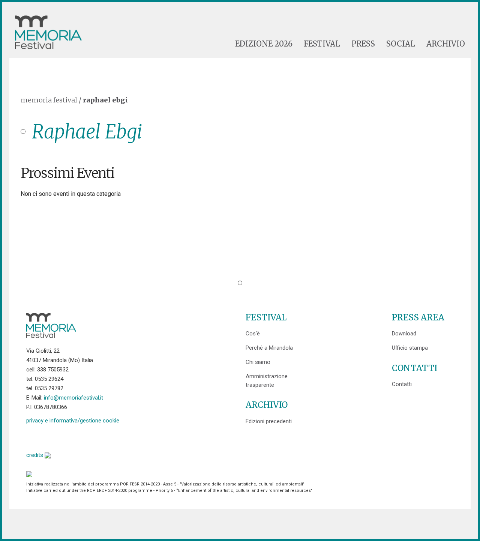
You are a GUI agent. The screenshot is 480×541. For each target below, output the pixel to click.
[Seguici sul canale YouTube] (70, 437)
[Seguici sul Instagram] (89, 437)
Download (404, 333)
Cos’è (253, 333)
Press (363, 44)
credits (35, 455)
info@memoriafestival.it (73, 397)
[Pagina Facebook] (32, 437)
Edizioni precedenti (269, 421)
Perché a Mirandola (269, 347)
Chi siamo (258, 362)
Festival (322, 44)
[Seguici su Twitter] (51, 437)
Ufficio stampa (410, 347)
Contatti (402, 384)
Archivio (445, 44)
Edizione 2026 (263, 44)
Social (400, 44)
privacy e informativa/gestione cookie (72, 420)
